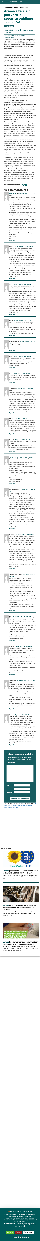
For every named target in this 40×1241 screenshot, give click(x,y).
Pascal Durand (9, 26)
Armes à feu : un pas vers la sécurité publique (18, 15)
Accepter (10, 1232)
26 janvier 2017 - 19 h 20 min (27, 193)
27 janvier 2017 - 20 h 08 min (26, 680)
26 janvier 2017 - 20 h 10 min (23, 320)
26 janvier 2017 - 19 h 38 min (23, 284)
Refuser (18, 1232)
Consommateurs (11, 7)
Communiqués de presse (12, 30)
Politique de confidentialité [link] (20, 1237)
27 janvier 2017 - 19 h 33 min (24, 646)
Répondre (12, 240)
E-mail (9, 788)
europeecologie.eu (16, 2)
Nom (8, 785)
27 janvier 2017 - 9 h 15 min (24, 388)
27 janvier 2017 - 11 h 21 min (24, 440)
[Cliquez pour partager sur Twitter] (17, 22)
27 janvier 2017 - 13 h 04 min (25, 534)
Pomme (11, 457)
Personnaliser (28, 1232)
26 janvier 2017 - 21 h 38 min (23, 356)
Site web (9, 792)
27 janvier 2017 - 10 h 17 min (21, 419)
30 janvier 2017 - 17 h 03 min (24, 714)
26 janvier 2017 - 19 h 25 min (24, 246)
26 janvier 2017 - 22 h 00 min (21, 373)
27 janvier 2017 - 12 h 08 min (24, 457)
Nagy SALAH (13, 193)
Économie (8, 33)
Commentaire (10, 763)
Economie (24, 7)
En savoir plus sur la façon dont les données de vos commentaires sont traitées (20, 805)
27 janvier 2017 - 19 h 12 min (22, 616)
